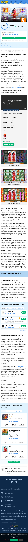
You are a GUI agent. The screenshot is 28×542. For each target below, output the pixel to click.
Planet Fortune (22, 366)
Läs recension (14, 421)
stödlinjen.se (21, 40)
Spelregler (9, 46)
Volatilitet (9, 411)
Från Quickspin (17, 411)
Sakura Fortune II (16, 87)
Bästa (3, 308)
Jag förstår (14, 540)
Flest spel (20, 308)
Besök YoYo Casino (8, 144)
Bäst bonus (13, 308)
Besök (14, 38)
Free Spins (7, 141)
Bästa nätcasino (23, 330)
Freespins (22, 46)
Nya (8, 308)
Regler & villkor (9, 321)
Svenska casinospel (14, 461)
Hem (2, 6)
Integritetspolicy (4, 522)
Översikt (3, 46)
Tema (3, 411)
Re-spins (16, 46)
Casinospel (6, 6)
